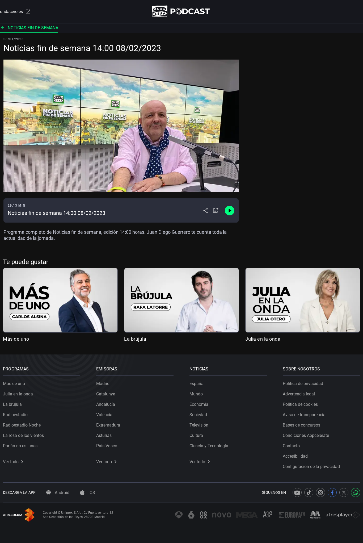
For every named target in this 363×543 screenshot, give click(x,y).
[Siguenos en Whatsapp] (355, 492)
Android (61, 492)
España (196, 383)
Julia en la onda (262, 339)
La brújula (135, 339)
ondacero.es (11, 11)
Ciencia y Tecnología (208, 445)
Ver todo (11, 461)
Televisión (198, 425)
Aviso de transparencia (304, 414)
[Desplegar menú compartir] (205, 210)
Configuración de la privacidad (311, 466)
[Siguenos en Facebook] (332, 492)
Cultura (196, 435)
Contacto (291, 445)
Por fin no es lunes (20, 445)
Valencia (104, 414)
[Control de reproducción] (229, 210)
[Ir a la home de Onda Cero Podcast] (182, 11)
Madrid (102, 383)
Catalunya (105, 393)
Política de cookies (300, 404)
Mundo (196, 393)
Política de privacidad (303, 383)
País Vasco (106, 445)
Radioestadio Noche (22, 425)
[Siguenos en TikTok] (308, 492)
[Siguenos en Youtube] (297, 492)
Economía (198, 404)
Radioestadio (15, 414)
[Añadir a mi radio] (216, 210)
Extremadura (108, 425)
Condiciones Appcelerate (306, 435)
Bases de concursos (301, 425)
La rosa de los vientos (23, 435)
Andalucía (105, 404)
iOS (91, 492)
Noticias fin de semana (33, 27)
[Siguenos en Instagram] (320, 492)
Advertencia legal (299, 393)
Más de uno (16, 339)
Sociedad (198, 414)
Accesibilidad (295, 456)
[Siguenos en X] (343, 492)
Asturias (104, 435)
